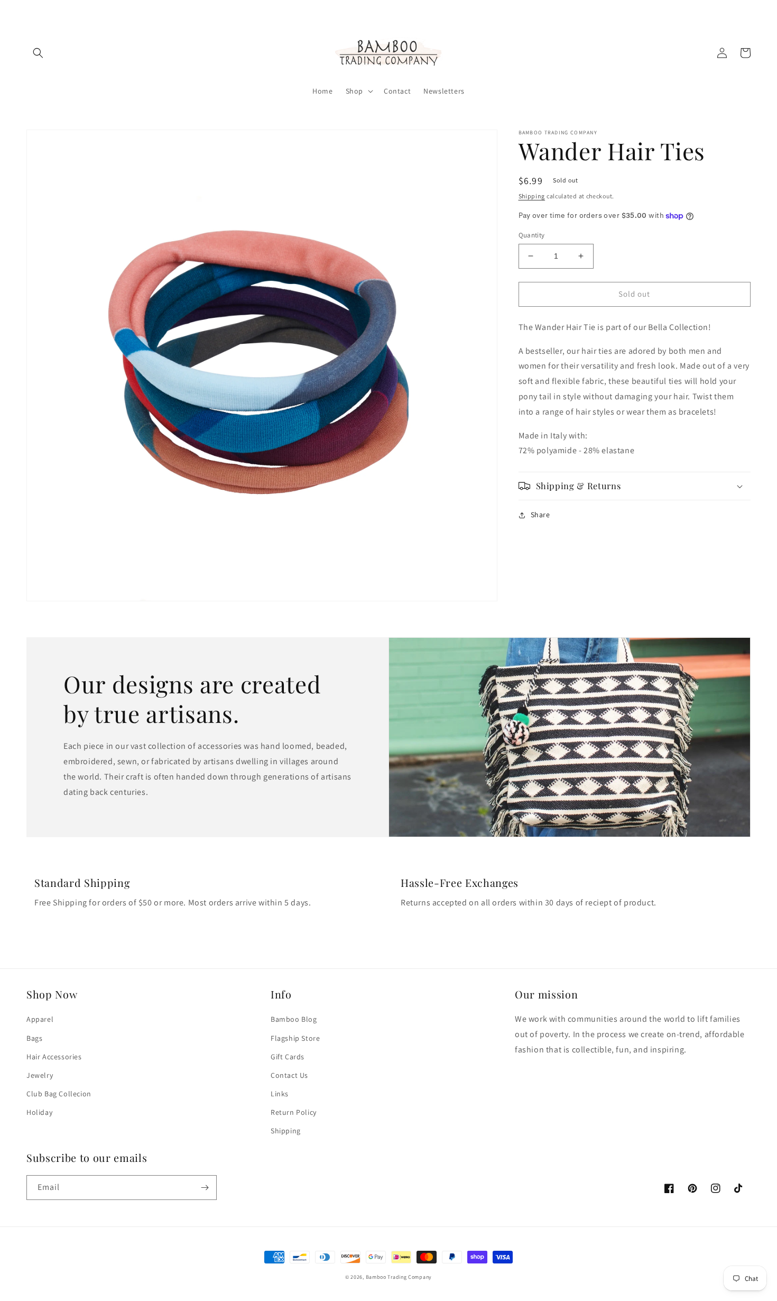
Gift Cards (287, 1056)
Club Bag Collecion (58, 1093)
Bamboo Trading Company (399, 1276)
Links (280, 1093)
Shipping (532, 196)
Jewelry (39, 1075)
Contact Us (289, 1075)
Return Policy (294, 1112)
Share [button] (540, 514)
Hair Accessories (54, 1056)
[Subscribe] (204, 1187)
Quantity (532, 235)
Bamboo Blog (294, 1019)
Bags (34, 1038)
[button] (38, 53)
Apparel (39, 1019)
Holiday (39, 1112)
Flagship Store (295, 1038)
